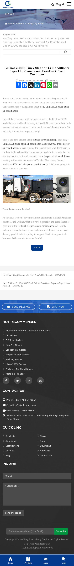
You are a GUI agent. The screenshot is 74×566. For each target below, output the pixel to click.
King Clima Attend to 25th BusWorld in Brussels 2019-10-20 (34, 275)
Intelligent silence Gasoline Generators (28, 330)
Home (11, 23)
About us (45, 450)
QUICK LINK (12, 427)
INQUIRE (9, 464)
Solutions (11, 441)
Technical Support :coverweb (37, 547)
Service (10, 450)
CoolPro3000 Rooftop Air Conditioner (26, 45)
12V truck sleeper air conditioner (29, 164)
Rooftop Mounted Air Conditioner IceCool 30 (30, 38)
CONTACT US (13, 391)
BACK (37, 247)
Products (10, 436)
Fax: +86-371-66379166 (20, 410)
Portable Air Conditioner (19, 369)
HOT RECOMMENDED (19, 322)
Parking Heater (14, 359)
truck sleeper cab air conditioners (54, 156)
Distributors (12, 445)
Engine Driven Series (18, 354)
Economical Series (16, 349)
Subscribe (61, 531)
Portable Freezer (15, 373)
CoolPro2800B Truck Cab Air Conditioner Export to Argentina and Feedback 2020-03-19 (36, 284)
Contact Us (46, 455)
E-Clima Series (14, 340)
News (9, 14)
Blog (42, 441)
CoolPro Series (14, 345)
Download (45, 445)
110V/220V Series (16, 364)
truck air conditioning (45, 139)
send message (13, 512)
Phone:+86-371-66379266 (21, 400)
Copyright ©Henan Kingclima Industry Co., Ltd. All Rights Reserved (37, 539)
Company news (35, 23)
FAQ (8, 455)
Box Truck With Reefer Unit (37, 543)
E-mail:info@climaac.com (21, 405)
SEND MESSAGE (21, 306)
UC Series (11, 335)
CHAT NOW (58, 306)
